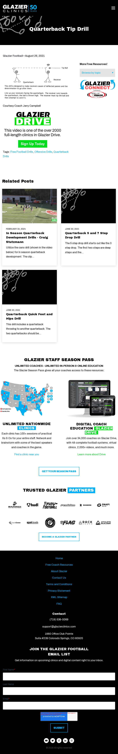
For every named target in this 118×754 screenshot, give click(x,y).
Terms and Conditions (59, 584)
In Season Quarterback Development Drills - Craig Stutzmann (27, 237)
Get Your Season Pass (59, 471)
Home (59, 558)
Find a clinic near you (26, 454)
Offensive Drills (43, 151)
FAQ (59, 603)
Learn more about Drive (91, 454)
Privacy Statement (59, 590)
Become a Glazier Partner (59, 537)
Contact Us (59, 577)
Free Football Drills (21, 151)
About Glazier (59, 571)
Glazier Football (13, 55)
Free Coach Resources (59, 564)
